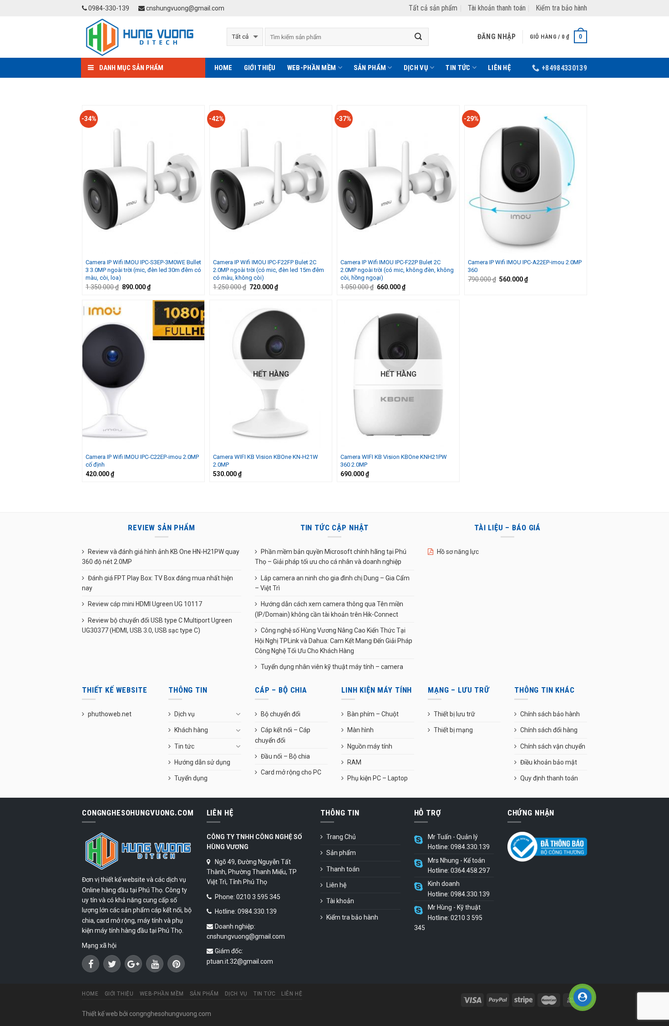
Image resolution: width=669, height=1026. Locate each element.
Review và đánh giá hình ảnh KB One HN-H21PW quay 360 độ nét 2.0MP (160, 556)
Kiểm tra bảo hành (561, 8)
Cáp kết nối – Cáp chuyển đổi (282, 735)
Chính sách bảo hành (550, 714)
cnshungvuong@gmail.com (184, 8)
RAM (354, 762)
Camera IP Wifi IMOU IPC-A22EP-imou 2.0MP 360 (525, 266)
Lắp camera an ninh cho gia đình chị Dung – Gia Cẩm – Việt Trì (332, 583)
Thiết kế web (100, 1013)
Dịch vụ (416, 68)
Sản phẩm (370, 68)
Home (223, 68)
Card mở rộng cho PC (291, 772)
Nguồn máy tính (369, 746)
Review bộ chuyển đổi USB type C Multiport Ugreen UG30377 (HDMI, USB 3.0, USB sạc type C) (157, 625)
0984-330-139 (108, 8)
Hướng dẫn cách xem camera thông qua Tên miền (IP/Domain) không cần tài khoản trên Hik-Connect (329, 609)
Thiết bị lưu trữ (454, 714)
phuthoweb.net (110, 714)
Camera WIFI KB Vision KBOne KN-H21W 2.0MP (265, 460)
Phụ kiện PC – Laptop (377, 778)
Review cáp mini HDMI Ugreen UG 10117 (145, 604)
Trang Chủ (341, 836)
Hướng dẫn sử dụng (202, 762)
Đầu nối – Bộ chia (285, 756)
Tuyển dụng (191, 778)
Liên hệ (499, 68)
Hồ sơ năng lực (458, 551)
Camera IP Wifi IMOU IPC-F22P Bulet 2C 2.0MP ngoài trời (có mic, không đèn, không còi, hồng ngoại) (397, 270)
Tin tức (458, 68)
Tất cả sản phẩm (433, 8)
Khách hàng (191, 730)
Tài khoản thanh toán (497, 8)
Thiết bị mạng (453, 730)
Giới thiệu (260, 68)
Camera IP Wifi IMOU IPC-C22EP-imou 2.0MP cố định (142, 460)
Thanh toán (343, 869)
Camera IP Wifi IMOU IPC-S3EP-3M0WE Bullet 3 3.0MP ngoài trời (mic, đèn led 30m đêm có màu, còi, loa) (143, 270)
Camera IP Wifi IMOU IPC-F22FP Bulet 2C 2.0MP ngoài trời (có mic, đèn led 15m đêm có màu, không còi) (268, 270)
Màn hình (360, 730)
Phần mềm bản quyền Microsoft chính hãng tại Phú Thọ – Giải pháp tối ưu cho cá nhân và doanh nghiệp (330, 556)
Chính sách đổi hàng (549, 730)
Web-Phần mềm (311, 68)
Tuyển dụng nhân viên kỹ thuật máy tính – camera (332, 666)
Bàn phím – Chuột (373, 714)
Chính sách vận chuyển (552, 746)
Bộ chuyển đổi (280, 714)
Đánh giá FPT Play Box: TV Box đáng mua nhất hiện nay (157, 583)
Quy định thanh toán (549, 778)
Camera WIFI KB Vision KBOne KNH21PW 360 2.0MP (393, 460)
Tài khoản (340, 901)
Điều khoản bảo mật (548, 762)
